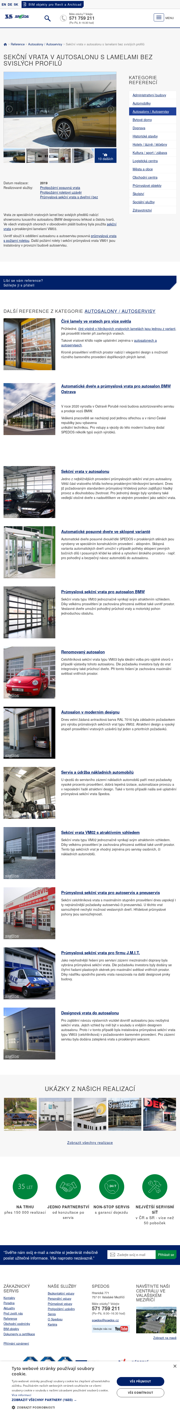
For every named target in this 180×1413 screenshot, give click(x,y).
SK (16, 4)
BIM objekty (11, 1329)
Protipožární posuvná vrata (60, 187)
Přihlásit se (166, 1254)
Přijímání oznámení (16, 1343)
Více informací (21, 1395)
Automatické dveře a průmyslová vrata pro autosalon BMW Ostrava (116, 388)
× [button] (174, 1366)
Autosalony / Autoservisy (45, 44)
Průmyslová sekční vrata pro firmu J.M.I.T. (100, 952)
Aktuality (9, 1308)
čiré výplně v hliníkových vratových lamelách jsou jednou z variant (126, 328)
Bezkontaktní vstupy (61, 1293)
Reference (18, 44)
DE (10, 4)
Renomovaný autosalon (83, 652)
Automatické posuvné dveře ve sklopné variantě (105, 531)
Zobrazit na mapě (164, 1338)
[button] (62, 1399)
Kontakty (9, 1298)
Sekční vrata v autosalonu (85, 471)
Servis (52, 1314)
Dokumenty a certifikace (19, 1334)
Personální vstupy (59, 1298)
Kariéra (52, 1324)
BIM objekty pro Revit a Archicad (55, 4)
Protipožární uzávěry (61, 1309)
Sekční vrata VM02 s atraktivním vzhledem (100, 832)
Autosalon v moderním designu (90, 712)
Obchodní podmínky (17, 1324)
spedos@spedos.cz (105, 1320)
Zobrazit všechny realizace (90, 1142)
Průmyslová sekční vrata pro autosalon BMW (103, 591)
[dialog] (90, 1387)
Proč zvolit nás (13, 1313)
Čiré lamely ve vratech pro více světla (96, 321)
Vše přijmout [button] (140, 1381)
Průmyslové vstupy (60, 1304)
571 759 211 (82, 18)
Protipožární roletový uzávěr (61, 192)
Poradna (9, 1303)
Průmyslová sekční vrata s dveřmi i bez (69, 197)
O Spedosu (55, 1319)
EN (4, 4)
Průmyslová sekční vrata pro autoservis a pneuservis (110, 892)
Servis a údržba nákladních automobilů (97, 772)
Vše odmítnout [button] (140, 1393)
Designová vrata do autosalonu (90, 1013)
